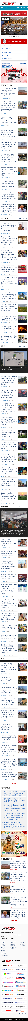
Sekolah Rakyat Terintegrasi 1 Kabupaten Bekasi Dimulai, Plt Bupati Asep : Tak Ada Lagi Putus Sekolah (9, 227)
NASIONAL (8, 7)
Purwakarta (13, 947)
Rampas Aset (7, 52)
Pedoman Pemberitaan (4, 954)
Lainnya (22, 949)
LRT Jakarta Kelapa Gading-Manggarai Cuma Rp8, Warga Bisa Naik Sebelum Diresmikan (8, 616)
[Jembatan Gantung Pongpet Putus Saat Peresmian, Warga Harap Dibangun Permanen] (22, 184)
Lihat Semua (22, 218)
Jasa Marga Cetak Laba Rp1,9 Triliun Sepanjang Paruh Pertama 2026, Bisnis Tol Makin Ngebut (8, 296)
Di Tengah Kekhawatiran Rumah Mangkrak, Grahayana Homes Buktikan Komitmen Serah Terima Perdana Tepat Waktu (9, 282)
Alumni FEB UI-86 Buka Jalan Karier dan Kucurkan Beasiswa (8, 553)
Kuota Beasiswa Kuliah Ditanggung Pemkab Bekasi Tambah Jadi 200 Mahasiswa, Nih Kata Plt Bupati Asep (9, 603)
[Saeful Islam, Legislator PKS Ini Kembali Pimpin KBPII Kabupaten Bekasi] (22, 319)
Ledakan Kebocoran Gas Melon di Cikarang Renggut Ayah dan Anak (9, 328)
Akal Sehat (6, 46)
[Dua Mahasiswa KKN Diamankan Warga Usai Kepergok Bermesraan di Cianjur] (22, 446)
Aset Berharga (7, 49)
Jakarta (23, 7)
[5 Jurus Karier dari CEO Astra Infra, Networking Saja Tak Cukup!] (22, 578)
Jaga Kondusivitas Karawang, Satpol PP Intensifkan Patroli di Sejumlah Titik (8, 433)
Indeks (14, 783)
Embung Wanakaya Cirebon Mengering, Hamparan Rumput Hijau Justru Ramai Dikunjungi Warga (8, 497)
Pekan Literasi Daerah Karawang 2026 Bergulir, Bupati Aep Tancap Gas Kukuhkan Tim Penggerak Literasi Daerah (9, 763)
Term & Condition (3, 951)
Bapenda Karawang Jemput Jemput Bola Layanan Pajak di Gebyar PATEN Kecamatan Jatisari (9, 421)
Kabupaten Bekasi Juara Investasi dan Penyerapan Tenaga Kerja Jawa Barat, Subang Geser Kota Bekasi (9, 589)
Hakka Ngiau (7, 58)
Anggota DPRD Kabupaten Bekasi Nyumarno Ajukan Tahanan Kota (7, 727)
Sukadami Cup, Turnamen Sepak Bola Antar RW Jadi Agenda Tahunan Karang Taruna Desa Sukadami (9, 380)
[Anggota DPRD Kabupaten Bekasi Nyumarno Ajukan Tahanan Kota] (22, 727)
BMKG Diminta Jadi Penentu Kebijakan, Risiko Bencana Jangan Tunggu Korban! (9, 542)
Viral (21, 947)
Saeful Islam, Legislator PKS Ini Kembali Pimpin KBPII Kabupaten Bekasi (9, 318)
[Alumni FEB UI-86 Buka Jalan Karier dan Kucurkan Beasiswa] (22, 554)
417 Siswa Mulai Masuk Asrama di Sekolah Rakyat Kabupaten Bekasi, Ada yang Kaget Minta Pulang (9, 92)
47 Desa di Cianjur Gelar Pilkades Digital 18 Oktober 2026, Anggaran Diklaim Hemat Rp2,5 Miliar (9, 171)
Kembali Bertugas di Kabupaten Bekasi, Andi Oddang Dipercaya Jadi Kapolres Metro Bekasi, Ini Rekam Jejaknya (8, 208)
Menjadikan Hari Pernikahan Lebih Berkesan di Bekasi (7, 679)
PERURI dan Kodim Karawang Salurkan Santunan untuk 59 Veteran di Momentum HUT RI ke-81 (8, 565)
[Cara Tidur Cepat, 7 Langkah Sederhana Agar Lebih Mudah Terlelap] (22, 776)
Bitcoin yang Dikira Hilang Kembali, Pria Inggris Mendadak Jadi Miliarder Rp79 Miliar (9, 470)
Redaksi (3, 946)
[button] (9, 36)
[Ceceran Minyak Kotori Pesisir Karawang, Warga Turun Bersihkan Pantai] (22, 638)
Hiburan (22, 942)
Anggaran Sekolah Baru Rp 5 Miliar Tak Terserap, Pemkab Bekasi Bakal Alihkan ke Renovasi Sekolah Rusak (9, 240)
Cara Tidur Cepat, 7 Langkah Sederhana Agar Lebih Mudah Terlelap (9, 775)
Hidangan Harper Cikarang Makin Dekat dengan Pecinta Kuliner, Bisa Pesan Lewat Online (9, 120)
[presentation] (26, 361)
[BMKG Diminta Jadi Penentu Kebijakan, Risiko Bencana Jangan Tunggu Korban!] (22, 543)
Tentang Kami (3, 948)
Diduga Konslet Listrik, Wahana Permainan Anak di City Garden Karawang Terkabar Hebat (9, 690)
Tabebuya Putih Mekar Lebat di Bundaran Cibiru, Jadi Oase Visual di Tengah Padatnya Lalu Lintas (9, 483)
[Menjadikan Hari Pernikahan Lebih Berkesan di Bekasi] (22, 680)
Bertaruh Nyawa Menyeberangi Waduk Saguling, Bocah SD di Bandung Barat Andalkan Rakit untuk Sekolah (9, 458)
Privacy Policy (3, 943)
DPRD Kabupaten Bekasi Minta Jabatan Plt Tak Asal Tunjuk (9, 338)
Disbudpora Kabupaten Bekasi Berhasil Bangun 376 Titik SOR (13, 369)
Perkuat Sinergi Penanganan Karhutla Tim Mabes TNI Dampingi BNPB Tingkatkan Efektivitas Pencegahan (13, 532)
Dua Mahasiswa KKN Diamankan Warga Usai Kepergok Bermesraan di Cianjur (9, 445)
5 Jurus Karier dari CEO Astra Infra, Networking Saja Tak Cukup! (8, 576)
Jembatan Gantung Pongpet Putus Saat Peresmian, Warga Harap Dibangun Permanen (9, 184)
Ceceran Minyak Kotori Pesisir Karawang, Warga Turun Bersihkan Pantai (9, 637)
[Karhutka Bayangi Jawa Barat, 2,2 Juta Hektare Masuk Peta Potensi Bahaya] (22, 145)
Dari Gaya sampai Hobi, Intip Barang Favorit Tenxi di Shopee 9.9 (9, 738)
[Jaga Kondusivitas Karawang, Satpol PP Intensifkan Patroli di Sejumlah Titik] (22, 434)
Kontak (3, 941)
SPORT (12, 949)
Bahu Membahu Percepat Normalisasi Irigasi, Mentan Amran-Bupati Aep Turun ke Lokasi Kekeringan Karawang (9, 132)
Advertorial (22, 946)
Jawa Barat (16, 7)
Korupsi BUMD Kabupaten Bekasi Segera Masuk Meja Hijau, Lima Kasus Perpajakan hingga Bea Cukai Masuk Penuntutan (9, 255)
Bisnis (2, 7)
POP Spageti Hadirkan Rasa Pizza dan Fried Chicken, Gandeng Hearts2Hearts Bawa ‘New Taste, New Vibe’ (8, 407)
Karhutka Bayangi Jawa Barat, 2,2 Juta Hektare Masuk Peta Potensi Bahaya (8, 145)
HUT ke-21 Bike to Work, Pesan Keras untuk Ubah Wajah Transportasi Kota (9, 627)
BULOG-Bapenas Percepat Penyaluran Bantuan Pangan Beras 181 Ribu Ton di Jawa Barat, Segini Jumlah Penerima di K (8, 106)
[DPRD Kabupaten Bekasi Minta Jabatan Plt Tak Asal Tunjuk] (22, 339)
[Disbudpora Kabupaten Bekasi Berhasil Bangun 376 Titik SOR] (14, 357)
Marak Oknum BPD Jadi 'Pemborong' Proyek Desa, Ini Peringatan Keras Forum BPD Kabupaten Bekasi (8, 394)
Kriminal (22, 944)
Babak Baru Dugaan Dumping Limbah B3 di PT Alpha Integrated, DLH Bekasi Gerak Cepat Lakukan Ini (9, 649)
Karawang (12, 946)
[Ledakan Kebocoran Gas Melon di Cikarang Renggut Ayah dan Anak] (22, 329)
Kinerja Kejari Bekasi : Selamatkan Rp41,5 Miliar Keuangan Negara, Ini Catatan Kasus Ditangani (9, 268)
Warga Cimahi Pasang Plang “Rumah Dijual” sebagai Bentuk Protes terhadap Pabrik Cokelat (8, 196)
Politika (21, 941)
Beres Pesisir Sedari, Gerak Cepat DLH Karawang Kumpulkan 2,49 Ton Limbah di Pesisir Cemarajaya (8, 714)
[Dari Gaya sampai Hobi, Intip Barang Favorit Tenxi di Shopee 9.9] (22, 739)
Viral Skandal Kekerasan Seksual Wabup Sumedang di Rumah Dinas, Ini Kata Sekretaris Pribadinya (9, 749)
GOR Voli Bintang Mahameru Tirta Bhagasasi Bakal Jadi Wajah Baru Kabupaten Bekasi (8, 667)
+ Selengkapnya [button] (22, 1013)
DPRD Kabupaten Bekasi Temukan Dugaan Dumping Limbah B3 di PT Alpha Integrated (9, 701)
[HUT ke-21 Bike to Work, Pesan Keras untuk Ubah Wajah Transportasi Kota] (22, 628)
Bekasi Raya (13, 944)
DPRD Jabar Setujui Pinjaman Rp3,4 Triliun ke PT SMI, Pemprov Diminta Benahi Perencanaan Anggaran (9, 158)
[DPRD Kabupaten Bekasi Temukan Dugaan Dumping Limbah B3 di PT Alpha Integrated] (22, 702)
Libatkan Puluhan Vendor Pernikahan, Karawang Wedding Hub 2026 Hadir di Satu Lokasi (9, 307)
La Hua (5, 55)
